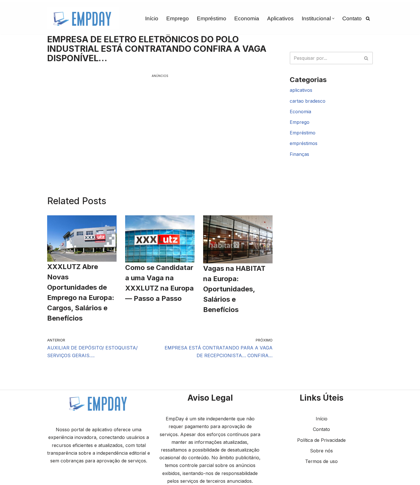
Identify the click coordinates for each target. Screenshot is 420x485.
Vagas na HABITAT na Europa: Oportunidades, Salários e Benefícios (234, 289)
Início (151, 18)
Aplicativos (280, 18)
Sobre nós (321, 451)
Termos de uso (321, 461)
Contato (352, 18)
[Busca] (368, 18)
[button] (333, 18)
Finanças (299, 154)
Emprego (177, 18)
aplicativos (301, 90)
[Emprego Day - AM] (83, 18)
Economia (246, 18)
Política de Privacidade (321, 440)
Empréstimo (211, 18)
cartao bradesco (307, 101)
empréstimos (303, 143)
